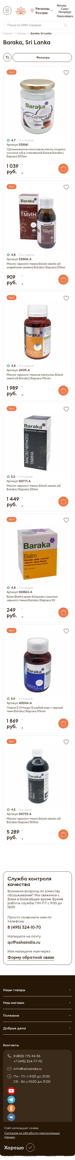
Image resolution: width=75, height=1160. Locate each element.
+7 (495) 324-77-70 (28, 1061)
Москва (61, 5)
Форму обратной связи (31, 957)
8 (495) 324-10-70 (24, 927)
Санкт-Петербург (65, 10)
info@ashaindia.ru (28, 1069)
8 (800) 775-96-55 (27, 1056)
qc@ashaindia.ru (24, 942)
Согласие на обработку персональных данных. (32, 1135)
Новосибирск (65, 16)
